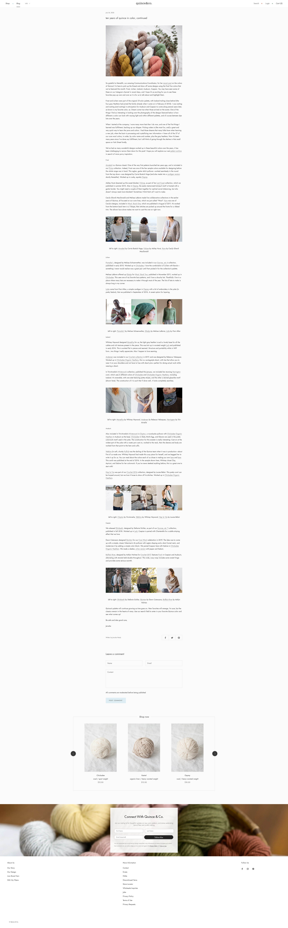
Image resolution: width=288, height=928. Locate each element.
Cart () (279, 3)
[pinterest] (179, 637)
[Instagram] (248, 868)
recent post (167, 83)
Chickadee (140, 265)
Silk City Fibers (13, 880)
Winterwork (122, 372)
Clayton (143, 433)
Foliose (142, 183)
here (172, 457)
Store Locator (128, 884)
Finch (160, 554)
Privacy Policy (154, 846)
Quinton (129, 540)
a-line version (140, 549)
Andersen (109, 357)
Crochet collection (136, 357)
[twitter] (172, 637)
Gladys (129, 274)
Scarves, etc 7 (163, 528)
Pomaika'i (109, 262)
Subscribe (158, 837)
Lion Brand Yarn (13, 876)
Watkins (108, 451)
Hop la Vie (110, 472)
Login (267, 3)
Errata (125, 872)
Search (256, 3)
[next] (214, 753)
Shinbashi (119, 528)
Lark (167, 345)
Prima (111, 168)
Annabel (109, 165)
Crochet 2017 (146, 554)
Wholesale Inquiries (130, 888)
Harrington (176, 372)
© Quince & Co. (13, 922)
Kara (166, 200)
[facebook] (165, 637)
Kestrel (144, 775)
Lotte (107, 289)
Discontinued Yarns (130, 880)
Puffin (126, 451)
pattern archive (176, 151)
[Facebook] (242, 868)
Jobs (124, 892)
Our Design (11, 872)
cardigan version (173, 174)
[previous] (73, 753)
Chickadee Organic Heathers (127, 360)
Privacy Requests (129, 904)
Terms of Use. (163, 846)
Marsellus (130, 342)
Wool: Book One (134, 203)
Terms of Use (127, 900)
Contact (126, 868)
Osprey (144, 177)
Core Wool (143, 540)
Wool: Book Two (141, 274)
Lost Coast (160, 183)
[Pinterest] (253, 868)
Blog (18, 3)
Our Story (11, 868)
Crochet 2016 (132, 472)
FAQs (125, 876)
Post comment (116, 700)
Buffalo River (110, 554)
